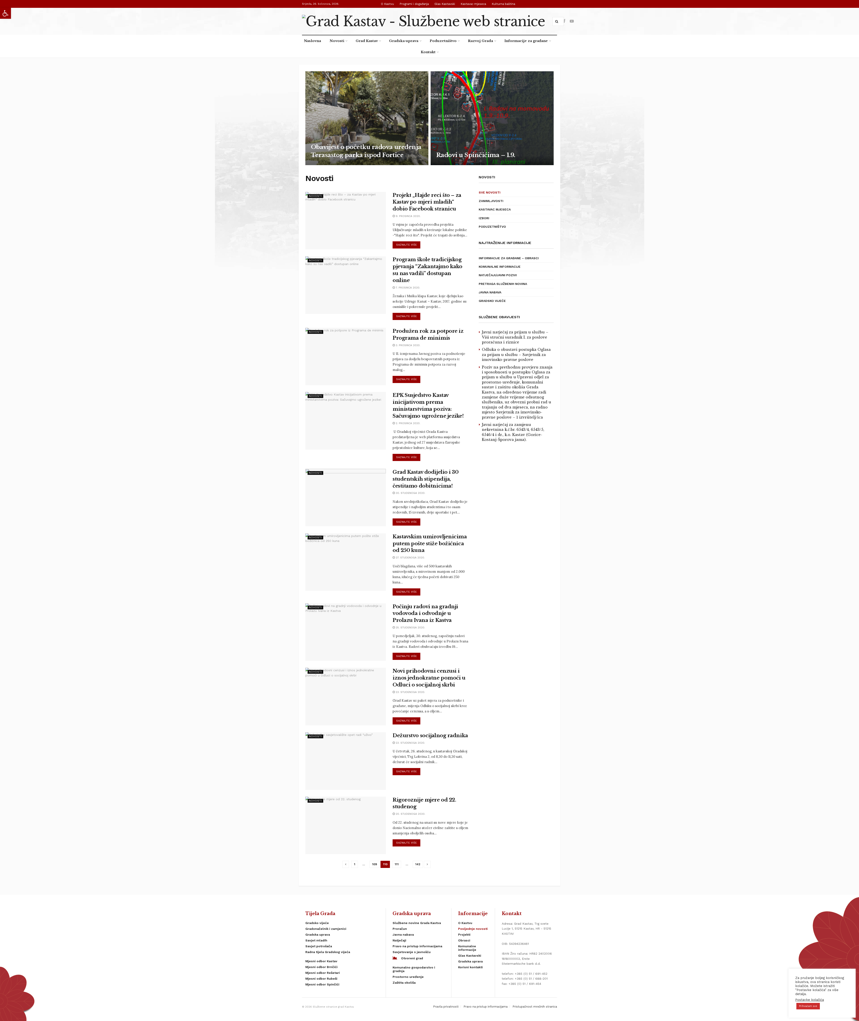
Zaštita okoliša (404, 982)
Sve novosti (489, 192)
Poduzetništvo (443, 41)
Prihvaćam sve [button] (808, 1006)
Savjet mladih (316, 940)
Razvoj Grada (480, 41)
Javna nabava (490, 292)
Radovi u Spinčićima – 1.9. (475, 155)
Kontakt (428, 52)
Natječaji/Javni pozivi (498, 275)
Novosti (337, 41)
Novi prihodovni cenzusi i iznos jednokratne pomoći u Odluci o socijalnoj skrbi (429, 678)
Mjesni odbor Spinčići (322, 984)
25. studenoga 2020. (410, 627)
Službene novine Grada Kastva (417, 923)
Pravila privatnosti (446, 1006)
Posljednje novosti (473, 928)
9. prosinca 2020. (408, 216)
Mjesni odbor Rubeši (321, 978)
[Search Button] (557, 21)
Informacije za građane (526, 41)
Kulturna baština (503, 4)
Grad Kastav (367, 41)
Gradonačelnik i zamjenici (325, 928)
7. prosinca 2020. (407, 287)
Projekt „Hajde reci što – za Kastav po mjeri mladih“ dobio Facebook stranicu (427, 202)
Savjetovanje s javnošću (412, 952)
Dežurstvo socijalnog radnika (430, 736)
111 (397, 864)
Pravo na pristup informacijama (417, 946)
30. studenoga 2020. (410, 493)
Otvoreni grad (412, 958)
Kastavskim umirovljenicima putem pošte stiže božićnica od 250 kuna (430, 544)
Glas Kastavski (444, 4)
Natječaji (399, 940)
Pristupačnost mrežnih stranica (534, 1006)
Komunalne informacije (500, 266)
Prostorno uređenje (408, 977)
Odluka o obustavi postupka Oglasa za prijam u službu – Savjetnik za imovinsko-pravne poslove (516, 354)
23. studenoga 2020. (410, 692)
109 (374, 864)
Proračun (400, 928)
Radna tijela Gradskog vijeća (327, 952)
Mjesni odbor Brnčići (321, 967)
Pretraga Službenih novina (503, 284)
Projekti (464, 934)
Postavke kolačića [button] (809, 1000)
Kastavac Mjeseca (495, 209)
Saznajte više (406, 244)
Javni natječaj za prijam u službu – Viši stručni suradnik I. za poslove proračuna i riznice (515, 337)
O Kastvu (387, 4)
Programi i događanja (414, 4)
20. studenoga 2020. (410, 813)
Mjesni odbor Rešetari (322, 973)
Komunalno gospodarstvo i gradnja (414, 969)
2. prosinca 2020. (407, 423)
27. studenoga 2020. (410, 557)
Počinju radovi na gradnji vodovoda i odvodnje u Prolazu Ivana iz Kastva (425, 613)
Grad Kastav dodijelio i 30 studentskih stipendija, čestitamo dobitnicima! (426, 479)
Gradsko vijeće (492, 301)
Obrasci (464, 940)
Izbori (484, 218)
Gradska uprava (403, 41)
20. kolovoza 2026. (452, 163)
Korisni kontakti (470, 967)
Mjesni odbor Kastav (321, 961)
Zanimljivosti (491, 201)
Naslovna (312, 41)
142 (417, 864)
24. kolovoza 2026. (327, 163)
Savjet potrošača (318, 946)
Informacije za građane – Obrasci (509, 258)
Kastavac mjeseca (473, 4)
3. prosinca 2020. (407, 345)
